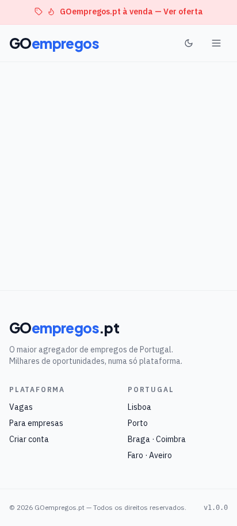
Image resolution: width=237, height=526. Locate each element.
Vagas (21, 407)
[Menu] (216, 43)
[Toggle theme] (188, 43)
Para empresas (36, 423)
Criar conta (29, 439)
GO (54, 43)
